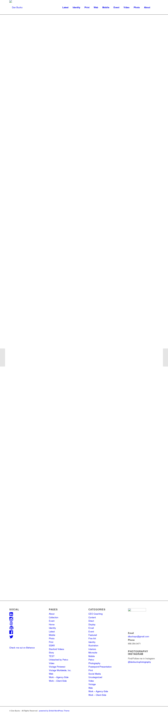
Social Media (94, 673)
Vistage (92, 684)
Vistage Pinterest (57, 666)
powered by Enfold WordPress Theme (54, 710)
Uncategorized (95, 677)
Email (91, 627)
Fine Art (92, 638)
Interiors (92, 649)
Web (51, 673)
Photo (51, 638)
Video (51, 663)
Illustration (93, 645)
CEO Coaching (95, 613)
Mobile (52, 634)
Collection (53, 617)
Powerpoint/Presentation (100, 666)
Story (51, 652)
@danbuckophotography (139, 661)
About (51, 613)
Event (51, 620)
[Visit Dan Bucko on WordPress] (11, 628)
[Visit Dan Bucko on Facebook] (11, 632)
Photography (94, 663)
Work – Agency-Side (58, 677)
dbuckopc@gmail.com (138, 636)
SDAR (52, 645)
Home (51, 624)
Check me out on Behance (22, 647)
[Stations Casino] (165, 357)
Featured (92, 634)
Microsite (92, 652)
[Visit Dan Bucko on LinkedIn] (11, 614)
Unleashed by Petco (58, 659)
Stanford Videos (56, 649)
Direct (91, 620)
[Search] (155, 7)
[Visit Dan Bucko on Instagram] (11, 619)
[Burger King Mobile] (2, 357)
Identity (52, 627)
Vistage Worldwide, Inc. (60, 670)
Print (51, 642)
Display (91, 624)
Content (92, 617)
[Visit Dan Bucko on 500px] (11, 623)
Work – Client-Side (58, 680)
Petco (91, 659)
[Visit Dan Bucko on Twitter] (11, 637)
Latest (52, 631)
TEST (51, 656)
